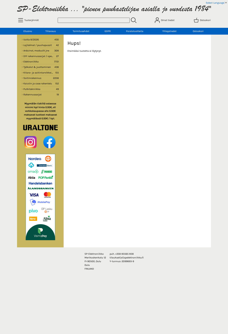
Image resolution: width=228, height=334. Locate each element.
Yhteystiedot (169, 31)
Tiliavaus (50, 31)
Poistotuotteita (134, 31)
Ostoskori (198, 31)
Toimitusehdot (81, 31)
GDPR (108, 31)
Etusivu (27, 31)
